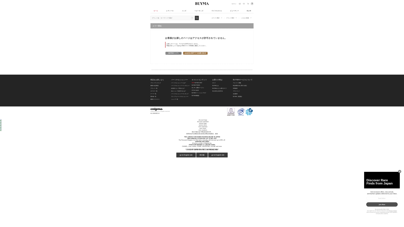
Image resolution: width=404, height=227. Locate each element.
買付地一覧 (153, 96)
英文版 (202, 155)
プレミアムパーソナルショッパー (179, 96)
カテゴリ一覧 (153, 91)
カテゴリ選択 (216, 18)
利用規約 (235, 88)
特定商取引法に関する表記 (240, 85)
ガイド (214, 82)
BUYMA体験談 (195, 95)
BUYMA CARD (197, 82)
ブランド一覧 (153, 88)
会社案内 (235, 93)
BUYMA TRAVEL (196, 85)
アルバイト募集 (237, 82)
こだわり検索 (245, 18)
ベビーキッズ (199, 10)
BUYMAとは (215, 85)
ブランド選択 (230, 18)
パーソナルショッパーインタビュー (180, 85)
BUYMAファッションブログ (199, 92)
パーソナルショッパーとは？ (178, 82)
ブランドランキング (155, 82)
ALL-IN (249, 10)
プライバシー (236, 91)
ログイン (234, 3)
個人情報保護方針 (155, 113)
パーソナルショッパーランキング (179, 93)
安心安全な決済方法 (217, 91)
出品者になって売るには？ (178, 88)
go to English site (186, 155)
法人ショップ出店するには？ (178, 91)
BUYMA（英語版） (238, 96)
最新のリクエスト (155, 99)
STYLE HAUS (195, 90)
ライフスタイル (217, 10)
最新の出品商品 (154, 85)
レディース (170, 10)
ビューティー (234, 10)
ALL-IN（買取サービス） (198, 87)
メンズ (184, 10)
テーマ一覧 (153, 93)
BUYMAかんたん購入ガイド (219, 88)
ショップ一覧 (174, 99)
